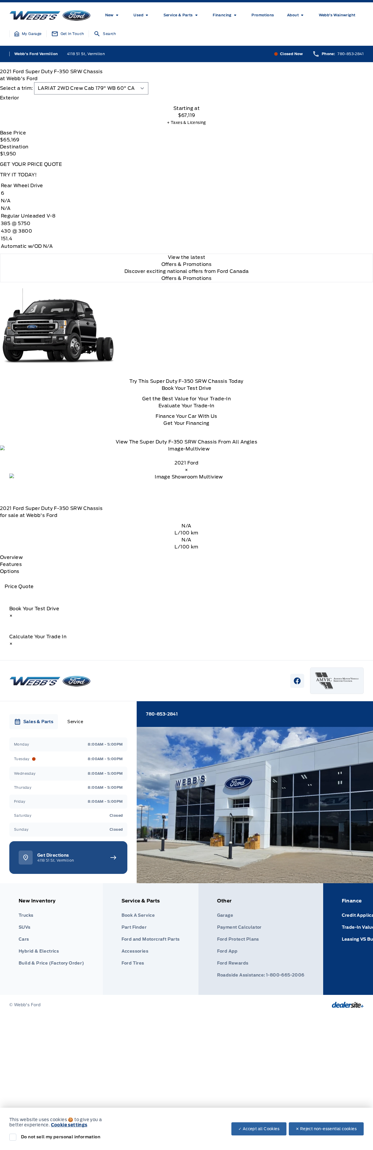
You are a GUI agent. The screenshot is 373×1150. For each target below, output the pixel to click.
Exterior (9, 98)
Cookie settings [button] (69, 1125)
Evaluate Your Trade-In (186, 406)
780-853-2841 (350, 54)
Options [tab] (10, 571)
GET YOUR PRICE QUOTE (31, 164)
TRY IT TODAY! (18, 175)
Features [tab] (11, 564)
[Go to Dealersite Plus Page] (348, 1005)
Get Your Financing (186, 423)
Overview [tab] (11, 557)
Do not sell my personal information (60, 1137)
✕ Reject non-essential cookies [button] (326, 1129)
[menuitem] (113, 15)
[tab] (186, 97)
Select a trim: (16, 88)
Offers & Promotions (186, 278)
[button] (28, 33)
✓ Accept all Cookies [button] (258, 1129)
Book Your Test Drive (187, 388)
